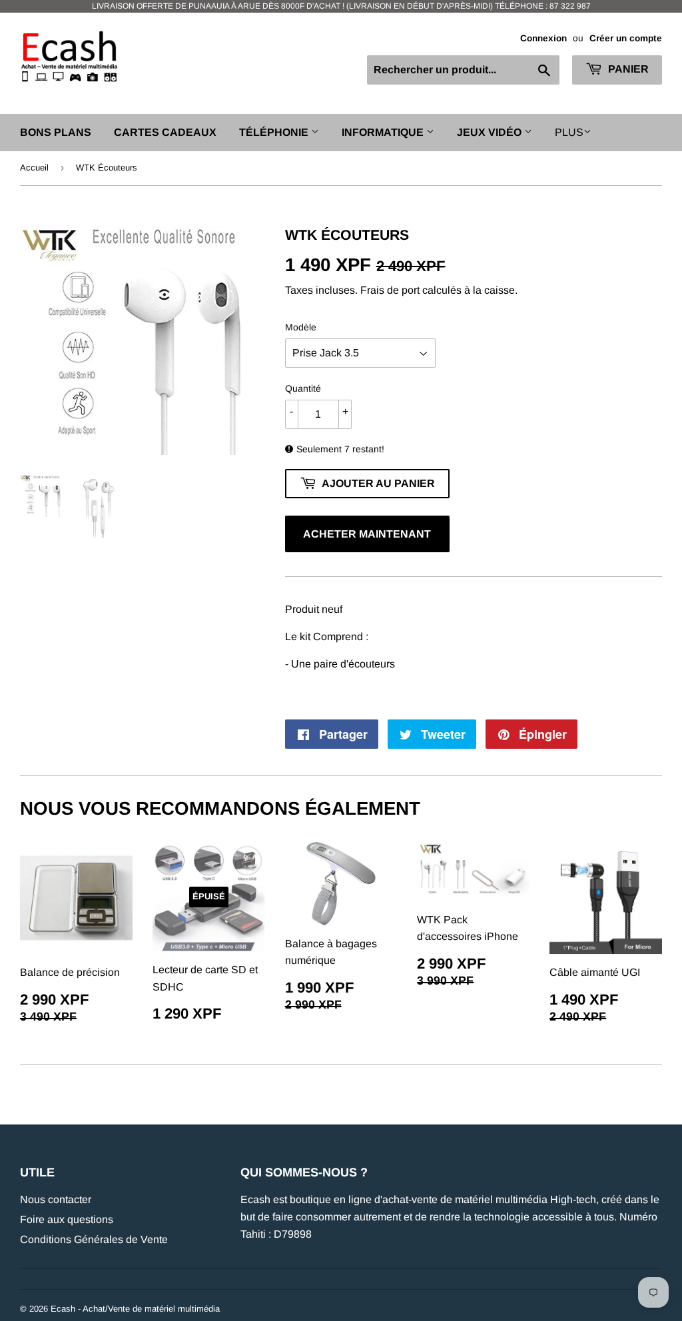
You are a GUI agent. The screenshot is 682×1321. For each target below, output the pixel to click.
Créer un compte (625, 38)
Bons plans (55, 132)
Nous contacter (55, 1199)
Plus (569, 132)
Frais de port (390, 290)
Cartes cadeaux (165, 132)
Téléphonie (275, 132)
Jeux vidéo (490, 132)
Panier (627, 69)
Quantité (303, 388)
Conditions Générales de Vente (94, 1239)
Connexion (543, 38)
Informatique (384, 132)
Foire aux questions (66, 1219)
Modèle (300, 327)
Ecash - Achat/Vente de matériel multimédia (135, 1309)
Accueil (34, 168)
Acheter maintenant (367, 534)
